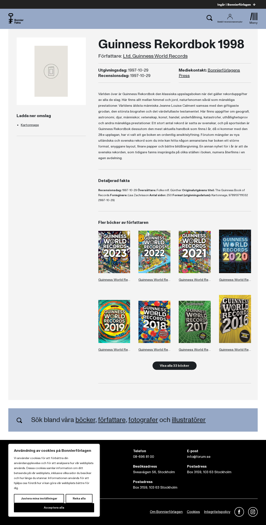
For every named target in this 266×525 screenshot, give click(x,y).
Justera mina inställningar (39, 498)
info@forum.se (199, 456)
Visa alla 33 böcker (174, 365)
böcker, (86, 420)
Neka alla (79, 498)
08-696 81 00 (143, 456)
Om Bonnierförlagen (166, 511)
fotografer (143, 420)
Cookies (193, 511)
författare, (112, 420)
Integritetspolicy (217, 511)
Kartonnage (30, 125)
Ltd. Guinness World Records (155, 56)
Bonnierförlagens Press (209, 73)
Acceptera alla (54, 508)
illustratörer (189, 420)
